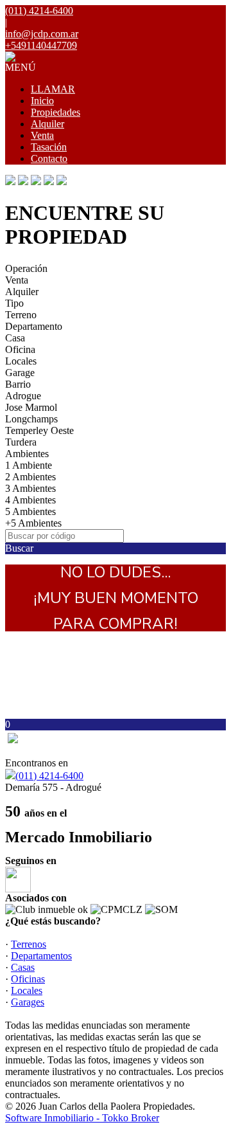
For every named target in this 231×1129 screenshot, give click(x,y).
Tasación (49, 146)
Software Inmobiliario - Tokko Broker (82, 1117)
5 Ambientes (30, 511)
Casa (15, 337)
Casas (23, 967)
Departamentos (41, 955)
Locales (21, 361)
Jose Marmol (31, 407)
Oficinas (28, 978)
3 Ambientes (30, 488)
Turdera (21, 442)
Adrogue (23, 395)
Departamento (33, 326)
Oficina (20, 349)
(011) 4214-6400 (49, 775)
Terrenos (28, 944)
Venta (42, 135)
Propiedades (55, 112)
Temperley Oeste (39, 430)
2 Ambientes (30, 476)
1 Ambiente (28, 465)
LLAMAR (53, 89)
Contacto (49, 158)
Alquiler (47, 123)
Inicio (42, 100)
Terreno (21, 314)
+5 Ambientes (33, 523)
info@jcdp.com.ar (41, 33)
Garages (27, 1002)
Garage (20, 372)
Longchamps (31, 418)
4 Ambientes (30, 499)
